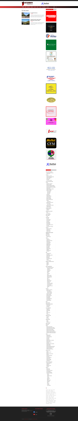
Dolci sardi (47, 218)
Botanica (47, 321)
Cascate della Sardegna (49, 293)
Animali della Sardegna (49, 184)
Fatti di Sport (47, 179)
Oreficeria (47, 200)
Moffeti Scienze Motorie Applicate (50, 267)
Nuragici (47, 399)
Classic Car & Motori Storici (49, 181)
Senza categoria (48, 323)
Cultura (47, 182)
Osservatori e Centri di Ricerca (49, 202)
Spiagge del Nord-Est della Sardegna (50, 327)
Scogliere (47, 259)
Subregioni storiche (48, 250)
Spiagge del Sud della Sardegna (49, 329)
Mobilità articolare (49, 280)
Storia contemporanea (48, 357)
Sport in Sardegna (48, 203)
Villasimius (51, 403)
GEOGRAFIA (47, 227)
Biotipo (48, 272)
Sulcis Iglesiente (49, 385)
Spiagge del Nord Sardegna (49, 326)
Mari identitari (48, 257)
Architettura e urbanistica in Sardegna (50, 186)
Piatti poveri (47, 225)
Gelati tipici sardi (48, 220)
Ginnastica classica (49, 275)
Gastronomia (47, 217)
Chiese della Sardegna (48, 190)
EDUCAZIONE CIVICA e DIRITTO (49, 211)
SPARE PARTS (47, 324)
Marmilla (48, 379)
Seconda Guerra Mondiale (49, 355)
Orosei (53, 399)
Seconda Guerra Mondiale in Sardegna (50, 346)
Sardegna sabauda (48, 345)
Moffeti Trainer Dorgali (49, 266)
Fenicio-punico (47, 339)
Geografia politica (48, 230)
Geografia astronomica (49, 228)
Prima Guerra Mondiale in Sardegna (50, 343)
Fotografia (47, 364)
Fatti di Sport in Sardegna (49, 180)
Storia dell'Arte (48, 173)
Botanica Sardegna (48, 290)
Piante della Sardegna (49, 292)
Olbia (51, 399)
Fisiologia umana (48, 310)
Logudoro (48, 377)
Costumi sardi (47, 194)
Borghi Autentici (48, 369)
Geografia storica (48, 231)
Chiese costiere (48, 192)
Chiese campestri (49, 191)
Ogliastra (48, 383)
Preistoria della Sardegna (51, 400)
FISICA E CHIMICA (48, 215)
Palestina (47, 400)
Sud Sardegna (54, 402)
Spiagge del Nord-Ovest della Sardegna (50, 328)
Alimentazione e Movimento (50, 268)
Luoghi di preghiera (48, 242)
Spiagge (47, 325)
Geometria (47, 263)
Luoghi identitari (48, 243)
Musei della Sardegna (48, 198)
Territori (47, 367)
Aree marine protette (48, 253)
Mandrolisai (48, 378)
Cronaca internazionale (49, 177)
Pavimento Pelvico (49, 281)
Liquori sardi (47, 221)
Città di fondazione (48, 371)
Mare (46, 252)
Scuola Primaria (47, 401)
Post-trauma (48, 282)
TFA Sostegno (47, 306)
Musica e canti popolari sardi (49, 199)
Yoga (47, 287)
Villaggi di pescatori (48, 260)
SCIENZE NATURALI (48, 319)
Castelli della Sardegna (49, 336)
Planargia (48, 384)
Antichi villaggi (48, 368)
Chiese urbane (48, 193)
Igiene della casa (48, 312)
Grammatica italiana (48, 236)
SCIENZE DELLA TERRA (48, 315)
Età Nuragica (47, 338)
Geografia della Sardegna (49, 240)
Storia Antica (47, 356)
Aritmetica (47, 262)
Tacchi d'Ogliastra (48, 299)
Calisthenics (48, 273)
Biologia (47, 320)
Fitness (48, 274)
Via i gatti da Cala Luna (33, 12)
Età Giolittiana (48, 337)
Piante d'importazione (49, 291)
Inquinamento (48, 279)
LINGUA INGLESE (47, 234)
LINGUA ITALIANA (48, 235)
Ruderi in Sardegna (48, 248)
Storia (46, 402)
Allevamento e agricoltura (49, 183)
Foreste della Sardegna (49, 295)
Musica (47, 301)
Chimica (47, 216)
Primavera (55, 400)
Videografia (47, 366)
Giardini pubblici (48, 241)
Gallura (48, 376)
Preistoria (47, 354)
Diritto (47, 212)
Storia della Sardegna (50, 402)
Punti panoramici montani (49, 298)
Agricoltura (47, 316)
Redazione (32, 21)
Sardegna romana (48, 344)
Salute (47, 313)
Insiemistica (47, 264)
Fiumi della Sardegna (48, 294)
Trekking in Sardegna (48, 300)
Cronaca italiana (48, 178)
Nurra (47, 382)
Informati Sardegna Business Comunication (49, 233)
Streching (48, 286)
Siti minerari (47, 249)
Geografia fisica (48, 229)
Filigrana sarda (48, 201)
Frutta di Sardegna (48, 219)
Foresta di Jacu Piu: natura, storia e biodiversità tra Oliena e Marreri (35, 20)
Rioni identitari (48, 247)
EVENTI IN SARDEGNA (48, 214)
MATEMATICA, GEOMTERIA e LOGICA (50, 261)
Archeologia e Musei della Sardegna (50, 185)
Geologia (47, 317)
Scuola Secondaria (51, 401)
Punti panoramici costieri (49, 258)
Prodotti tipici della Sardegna (49, 226)
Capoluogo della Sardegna (49, 370)
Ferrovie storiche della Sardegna (50, 340)
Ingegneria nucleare (48, 365)
